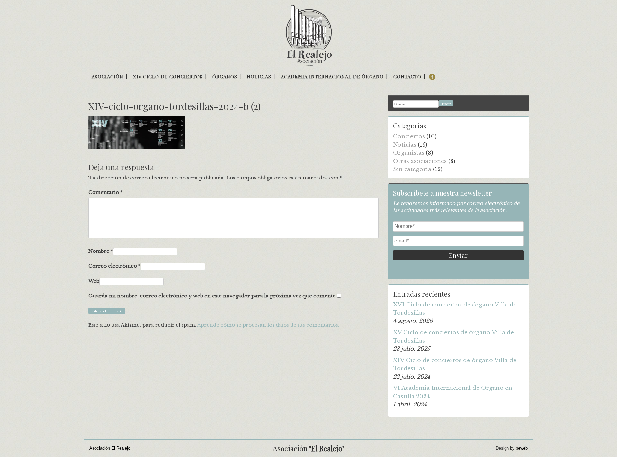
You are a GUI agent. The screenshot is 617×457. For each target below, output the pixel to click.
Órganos (224, 76)
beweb (522, 448)
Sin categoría (412, 169)
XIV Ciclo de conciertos (168, 76)
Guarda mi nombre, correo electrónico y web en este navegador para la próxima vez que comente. (212, 296)
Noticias (259, 76)
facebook (432, 77)
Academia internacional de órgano (332, 76)
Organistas (408, 153)
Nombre (100, 251)
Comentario (105, 192)
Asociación (107, 76)
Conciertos (409, 136)
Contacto (407, 76)
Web (93, 281)
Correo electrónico (114, 266)
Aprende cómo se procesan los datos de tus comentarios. (268, 325)
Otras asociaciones (420, 161)
